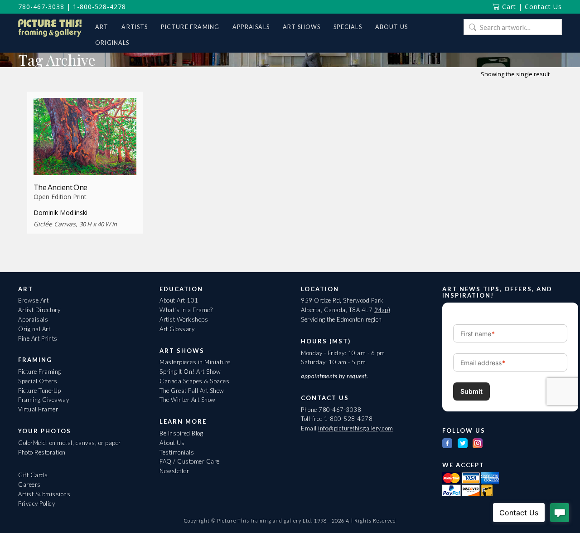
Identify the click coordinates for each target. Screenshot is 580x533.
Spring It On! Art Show (190, 371)
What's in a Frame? (186, 309)
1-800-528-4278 (99, 6)
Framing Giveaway (43, 399)
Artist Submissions (44, 494)
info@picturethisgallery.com (355, 428)
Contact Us (543, 6)
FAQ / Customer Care (190, 461)
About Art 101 (179, 300)
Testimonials (177, 452)
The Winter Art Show (188, 399)
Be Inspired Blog (181, 433)
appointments (319, 376)
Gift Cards (33, 475)
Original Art (34, 329)
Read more (85, 158)
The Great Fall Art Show (192, 390)
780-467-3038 (41, 6)
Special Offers (37, 381)
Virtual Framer (38, 409)
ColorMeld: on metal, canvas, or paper (69, 442)
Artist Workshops (184, 319)
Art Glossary (177, 329)
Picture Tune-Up (39, 390)
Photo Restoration (42, 452)
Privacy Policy (36, 503)
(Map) (382, 309)
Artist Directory (39, 309)
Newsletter (174, 470)
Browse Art (33, 300)
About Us (172, 442)
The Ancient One (60, 187)
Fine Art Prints (38, 338)
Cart (508, 6)
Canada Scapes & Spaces (194, 381)
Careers (29, 484)
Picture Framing (39, 371)
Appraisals (33, 319)
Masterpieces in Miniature (195, 362)
